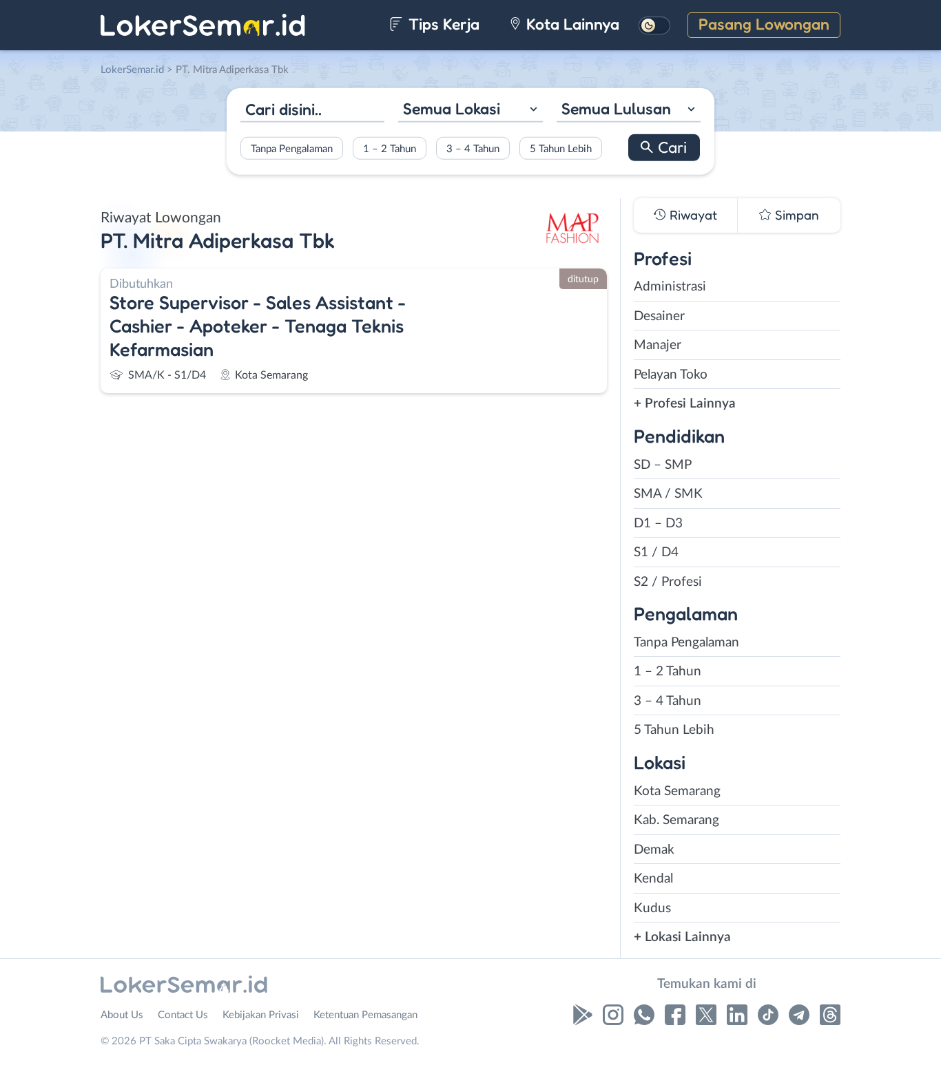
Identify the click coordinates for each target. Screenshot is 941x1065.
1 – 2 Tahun (389, 148)
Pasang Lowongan (764, 23)
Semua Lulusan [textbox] (616, 108)
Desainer (659, 316)
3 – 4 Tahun (472, 148)
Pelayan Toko (670, 374)
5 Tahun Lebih (561, 148)
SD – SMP (663, 465)
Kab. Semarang (676, 820)
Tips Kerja (441, 23)
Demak (654, 849)
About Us (122, 1015)
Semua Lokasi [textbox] (451, 108)
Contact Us (183, 1015)
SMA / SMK (668, 493)
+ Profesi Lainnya (685, 403)
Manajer (657, 345)
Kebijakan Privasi (261, 1015)
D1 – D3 (658, 523)
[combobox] (470, 110)
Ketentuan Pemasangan (365, 1015)
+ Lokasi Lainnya (682, 937)
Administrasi (670, 286)
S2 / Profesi (668, 582)
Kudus (652, 908)
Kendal (653, 878)
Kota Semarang (677, 791)
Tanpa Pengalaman (292, 148)
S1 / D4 (656, 552)
